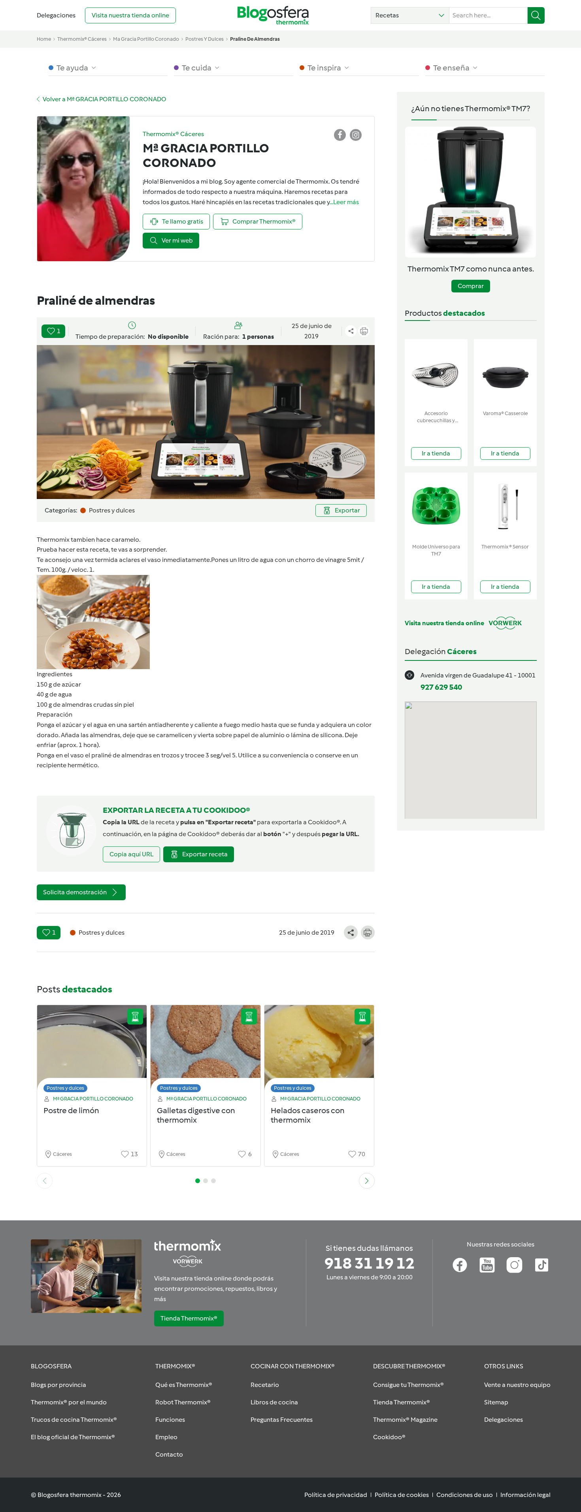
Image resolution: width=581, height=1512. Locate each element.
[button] (410, 15)
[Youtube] (487, 1265)
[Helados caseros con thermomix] (319, 1051)
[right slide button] (367, 1181)
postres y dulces (204, 39)
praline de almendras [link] (255, 39)
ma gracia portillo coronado (146, 39)
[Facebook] (460, 1265)
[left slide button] (45, 1181)
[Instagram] (514, 1265)
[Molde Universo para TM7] (436, 506)
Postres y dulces (65, 1088)
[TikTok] (542, 1265)
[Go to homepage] (273, 15)
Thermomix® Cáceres (82, 39)
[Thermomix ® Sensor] (505, 506)
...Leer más (344, 202)
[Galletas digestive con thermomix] (205, 1051)
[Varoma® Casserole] (505, 372)
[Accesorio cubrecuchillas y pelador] (436, 372)
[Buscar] (536, 15)
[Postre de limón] (92, 1051)
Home (44, 39)
